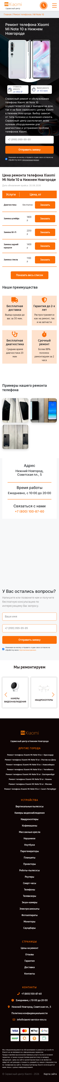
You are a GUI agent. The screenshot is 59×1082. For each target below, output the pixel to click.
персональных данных (30, 160)
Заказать (45, 204)
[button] (6, 694)
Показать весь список (29, 275)
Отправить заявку (29, 149)
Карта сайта (50, 1074)
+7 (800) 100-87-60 (29, 511)
